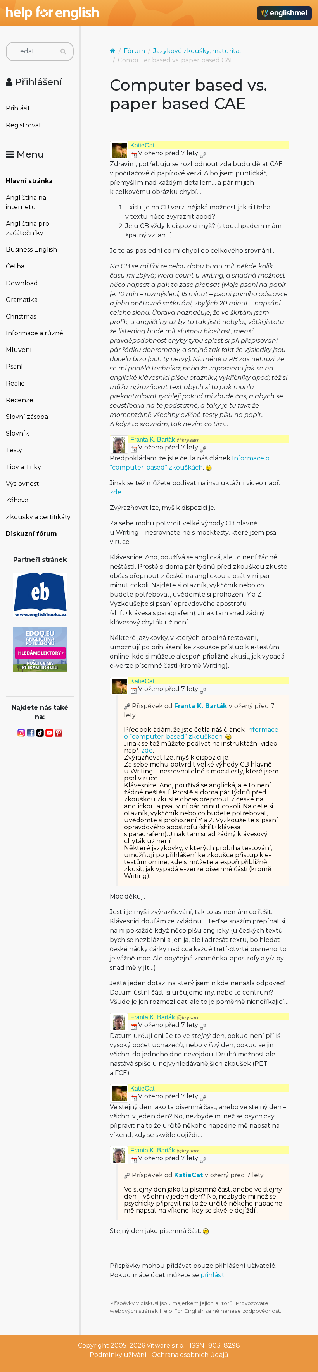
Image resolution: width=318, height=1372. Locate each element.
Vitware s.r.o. (166, 1345)
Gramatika (22, 300)
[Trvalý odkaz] (203, 153)
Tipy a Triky (23, 467)
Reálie (15, 383)
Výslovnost (22, 483)
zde (115, 492)
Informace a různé (34, 333)
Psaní (14, 366)
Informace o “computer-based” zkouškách (201, 733)
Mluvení (19, 349)
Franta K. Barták (164, 439)
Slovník (17, 433)
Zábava (17, 500)
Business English (31, 249)
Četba (15, 266)
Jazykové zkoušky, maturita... (198, 51)
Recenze (19, 400)
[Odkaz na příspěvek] (127, 706)
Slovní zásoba (27, 416)
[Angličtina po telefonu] (40, 648)
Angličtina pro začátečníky (27, 228)
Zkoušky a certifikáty (38, 517)
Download (22, 283)
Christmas (21, 316)
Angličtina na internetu (26, 202)
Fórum (134, 51)
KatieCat (142, 145)
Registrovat (23, 125)
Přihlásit (18, 108)
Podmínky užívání (118, 1354)
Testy (14, 450)
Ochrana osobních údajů (190, 1354)
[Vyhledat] (63, 51)
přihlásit (212, 1275)
